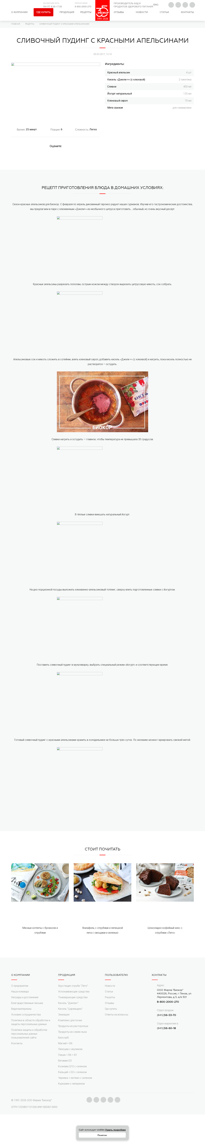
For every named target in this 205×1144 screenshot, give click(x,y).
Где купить (43, 12)
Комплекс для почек (70, 1020)
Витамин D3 (65, 1060)
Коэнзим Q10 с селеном (72, 1066)
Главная (15, 24)
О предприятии (19, 985)
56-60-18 (170, 1028)
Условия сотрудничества (26, 1014)
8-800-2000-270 (83, 6)
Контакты (187, 12)
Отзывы (119, 12)
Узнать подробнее (115, 1129)
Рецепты (85, 12)
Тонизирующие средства (72, 997)
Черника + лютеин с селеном (75, 1077)
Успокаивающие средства (73, 991)
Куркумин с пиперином (71, 1083)
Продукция (67, 12)
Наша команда (20, 991)
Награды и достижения (24, 997)
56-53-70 (170, 1015)
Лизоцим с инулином (70, 1049)
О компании (19, 12)
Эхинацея (63, 1014)
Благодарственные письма (27, 1003)
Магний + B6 (65, 1043)
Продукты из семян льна (72, 1031)
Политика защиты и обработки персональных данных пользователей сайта (29, 1033)
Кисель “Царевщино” (70, 1008)
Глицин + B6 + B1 (67, 1054)
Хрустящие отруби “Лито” (73, 985)
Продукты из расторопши (73, 1026)
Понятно (102, 1135)
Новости (142, 12)
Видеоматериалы (21, 1008)
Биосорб (63, 1037)
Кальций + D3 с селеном (72, 1072)
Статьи (164, 12)
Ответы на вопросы (116, 1014)
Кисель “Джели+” (68, 1003)
